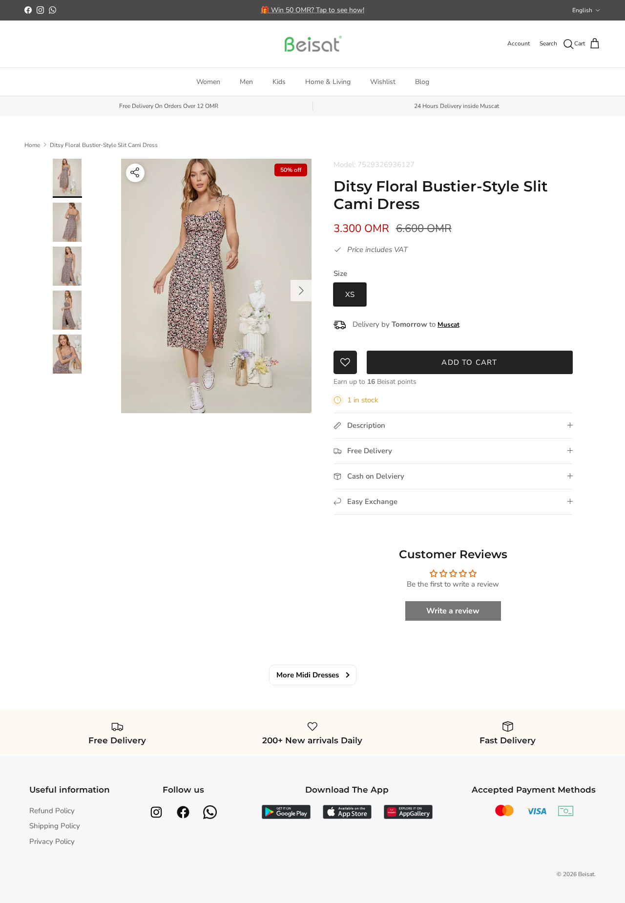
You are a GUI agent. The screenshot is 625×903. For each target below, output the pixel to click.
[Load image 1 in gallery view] (216, 286)
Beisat (586, 874)
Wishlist (383, 81)
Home (32, 144)
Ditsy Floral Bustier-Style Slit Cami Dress (104, 144)
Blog (422, 81)
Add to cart (469, 362)
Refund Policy (52, 811)
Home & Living (328, 81)
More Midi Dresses (307, 675)
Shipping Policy (54, 826)
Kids (279, 81)
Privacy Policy (52, 841)
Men (246, 81)
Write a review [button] (452, 611)
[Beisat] (312, 44)
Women (208, 81)
